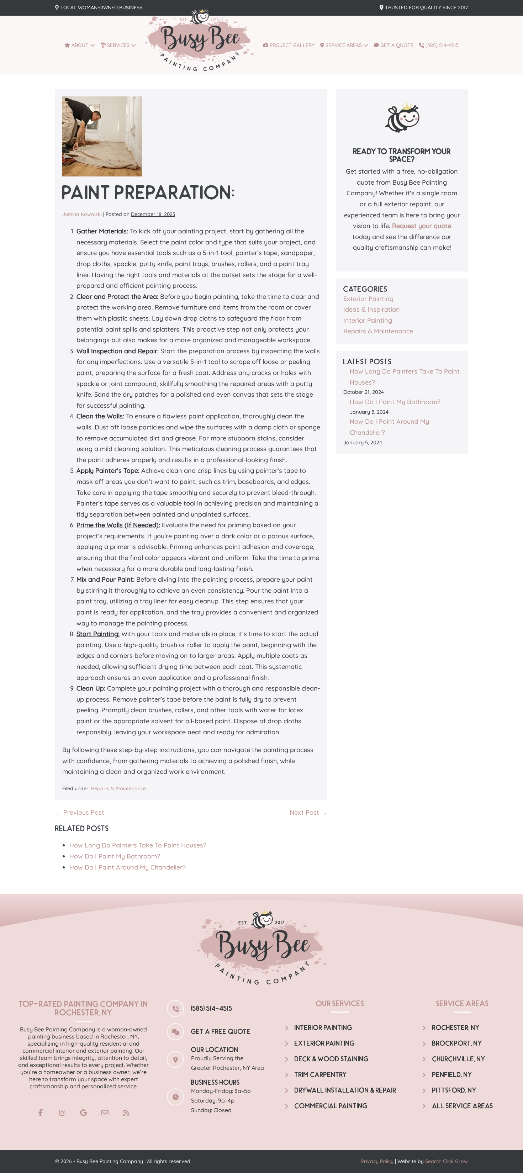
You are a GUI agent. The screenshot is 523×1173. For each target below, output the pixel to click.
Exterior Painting (368, 299)
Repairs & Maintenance (118, 788)
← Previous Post (79, 812)
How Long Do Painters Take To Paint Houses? (137, 845)
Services (118, 45)
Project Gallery (291, 45)
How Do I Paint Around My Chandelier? (127, 867)
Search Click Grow (446, 1161)
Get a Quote (396, 45)
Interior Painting (367, 320)
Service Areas (343, 45)
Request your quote (421, 226)
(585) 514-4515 (441, 45)
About (80, 45)
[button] (41, 1113)
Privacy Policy (377, 1161)
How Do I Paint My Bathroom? (114, 856)
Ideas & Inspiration (371, 309)
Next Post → (308, 812)
